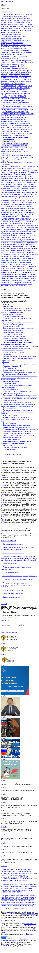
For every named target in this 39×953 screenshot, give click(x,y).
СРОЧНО (4, 604)
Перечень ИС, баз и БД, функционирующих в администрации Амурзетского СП (16, 87)
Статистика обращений (14, 159)
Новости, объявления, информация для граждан (19, 356)
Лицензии (8, 905)
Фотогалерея (7, 354)
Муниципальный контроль (22, 129)
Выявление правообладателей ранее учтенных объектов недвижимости (16, 133)
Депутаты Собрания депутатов (17, 278)
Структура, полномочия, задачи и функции (17, 322)
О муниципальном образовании (13, 336)
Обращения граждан (9, 383)
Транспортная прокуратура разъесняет (16, 447)
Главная (4, 166)
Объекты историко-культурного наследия (17, 431)
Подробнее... (5, 620)
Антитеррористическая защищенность (16, 427)
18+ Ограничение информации (23, 905)
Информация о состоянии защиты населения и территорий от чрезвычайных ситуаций (16, 72)
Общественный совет (10, 389)
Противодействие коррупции (23, 184)
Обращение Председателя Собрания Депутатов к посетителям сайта (14, 146)
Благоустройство (19, 135)
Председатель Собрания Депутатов (15, 144)
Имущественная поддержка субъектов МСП (18, 435)
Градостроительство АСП (11, 366)
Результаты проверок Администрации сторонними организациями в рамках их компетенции (15, 50)
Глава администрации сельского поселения (17, 14)
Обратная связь (6, 155)
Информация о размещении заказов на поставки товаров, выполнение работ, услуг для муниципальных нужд (16, 75)
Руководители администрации (13, 316)
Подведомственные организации (23, 188)
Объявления (5, 164)
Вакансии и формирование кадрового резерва (19, 364)
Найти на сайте (25, 904)
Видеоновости (27, 162)
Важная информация (8, 162)
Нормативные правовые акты (13, 553)
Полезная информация (9, 632)
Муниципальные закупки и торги (21, 200)
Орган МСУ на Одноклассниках (22, 878)
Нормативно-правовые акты (12, 330)
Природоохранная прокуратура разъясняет (17, 433)
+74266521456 (23, 877)
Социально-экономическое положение (16, 425)
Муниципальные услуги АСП (12, 221)
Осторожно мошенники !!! (18, 266)
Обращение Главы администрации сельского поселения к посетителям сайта (19, 170)
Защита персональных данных (13, 370)
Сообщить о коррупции (20, 155)
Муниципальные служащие (16, 172)
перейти (4, 643)
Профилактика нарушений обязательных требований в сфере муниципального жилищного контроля (16, 108)
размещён (4, 946)
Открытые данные (9, 449)
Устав (25, 151)
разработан (9, 944)
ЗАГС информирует (27, 210)
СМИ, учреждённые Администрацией (15, 340)
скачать (3, 470)
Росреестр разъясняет (25, 110)
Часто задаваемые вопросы (12, 544)
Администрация (7, 12)
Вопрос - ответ (28, 157)
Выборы (20, 62)
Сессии (20, 149)
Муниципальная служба (22, 28)
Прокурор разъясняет (18, 97)
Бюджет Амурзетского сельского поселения (17, 328)
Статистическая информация (12, 334)
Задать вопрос (27, 282)
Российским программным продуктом (14, 939)
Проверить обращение (14, 157)
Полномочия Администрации (12, 324)
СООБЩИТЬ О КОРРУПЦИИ (11, 454)
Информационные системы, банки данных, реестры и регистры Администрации (16, 45)
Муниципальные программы (21, 52)
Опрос (3, 159)
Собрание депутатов (24, 104)
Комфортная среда (17, 115)
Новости (19, 162)
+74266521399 (6, 878)
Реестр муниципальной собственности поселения (14, 122)
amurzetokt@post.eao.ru (9, 877)
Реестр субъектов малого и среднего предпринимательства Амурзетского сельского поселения (17, 113)
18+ (2, 3)
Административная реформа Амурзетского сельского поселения (16, 61)
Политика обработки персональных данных (17, 901)
